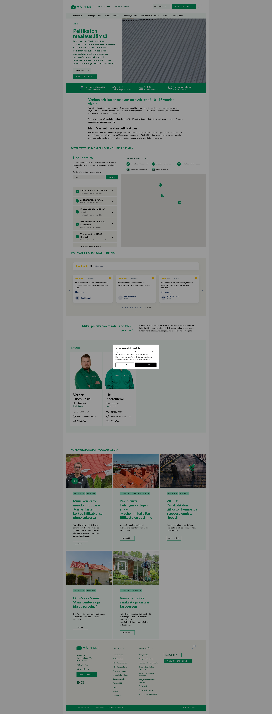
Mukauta (125, 365)
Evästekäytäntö (144, 359)
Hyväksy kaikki (145, 365)
